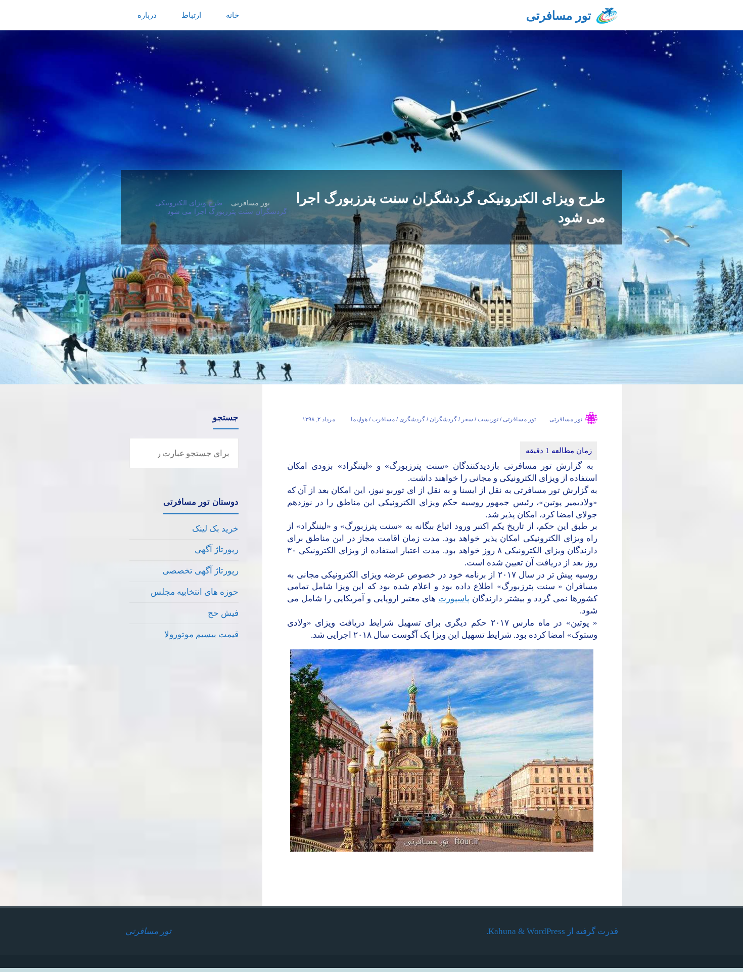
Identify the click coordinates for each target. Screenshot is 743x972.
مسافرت (383, 419)
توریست (488, 419)
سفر (467, 419)
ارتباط (191, 15)
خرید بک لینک (215, 529)
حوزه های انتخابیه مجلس (195, 592)
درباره (147, 15)
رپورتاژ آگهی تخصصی (200, 571)
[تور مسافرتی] (607, 15)
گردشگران (443, 419)
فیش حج (223, 613)
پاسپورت (454, 598)
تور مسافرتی (558, 15)
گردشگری (412, 419)
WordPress (546, 931)
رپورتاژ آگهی (217, 549)
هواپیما (359, 419)
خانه (232, 15)
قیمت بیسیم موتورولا (201, 634)
